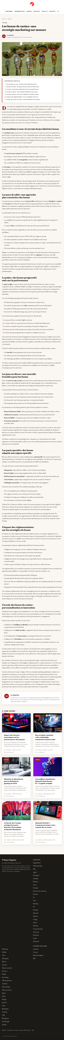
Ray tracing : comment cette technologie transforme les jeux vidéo (45, 737)
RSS (34, 958)
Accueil (4, 19)
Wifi (34, 869)
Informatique (6, 987)
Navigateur (5, 1018)
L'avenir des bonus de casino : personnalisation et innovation (23, 99)
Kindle (4, 974)
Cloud (35, 922)
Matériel (35, 913)
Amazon (4, 971)
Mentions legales (38, 955)
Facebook (36, 935)
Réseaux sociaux (7, 990)
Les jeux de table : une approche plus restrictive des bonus (22, 86)
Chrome (4, 965)
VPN (3, 1015)
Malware (35, 926)
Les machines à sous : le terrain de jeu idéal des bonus (21, 84)
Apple (35, 872)
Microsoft (36, 941)
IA (58, 11)
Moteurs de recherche (39, 891)
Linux (34, 885)
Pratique (37, 11)
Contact (35, 952)
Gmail (35, 938)
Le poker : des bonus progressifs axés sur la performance (22, 89)
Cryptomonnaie (38, 929)
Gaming (29, 11)
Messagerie (5, 958)
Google (35, 919)
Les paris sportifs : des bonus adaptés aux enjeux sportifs (22, 94)
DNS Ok (4, 1030)
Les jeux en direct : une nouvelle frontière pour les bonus (22, 92)
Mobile (4, 952)
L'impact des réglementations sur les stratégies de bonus (22, 97)
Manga (4, 999)
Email (4, 993)
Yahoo (4, 996)
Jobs (34, 900)
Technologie (5, 1021)
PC (34, 907)
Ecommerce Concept (13, 1030)
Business (35, 881)
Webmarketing (19, 11)
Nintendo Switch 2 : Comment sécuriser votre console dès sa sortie (45, 825)
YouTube (4, 1012)
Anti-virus (36, 932)
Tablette (35, 916)
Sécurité (52, 11)
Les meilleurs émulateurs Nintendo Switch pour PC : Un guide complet (45, 781)
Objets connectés (7, 968)
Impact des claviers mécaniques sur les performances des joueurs (14, 737)
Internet (4, 1002)
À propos (24, 701)
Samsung (5, 949)
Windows (35, 904)
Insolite (45, 11)
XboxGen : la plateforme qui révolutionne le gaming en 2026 (13, 781)
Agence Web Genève (25, 1030)
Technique (36, 875)
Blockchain (5, 1009)
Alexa (3, 1006)
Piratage (35, 910)
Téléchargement (7, 980)
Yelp (33, 1030)
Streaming (9, 11)
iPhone (4, 962)
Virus (3, 955)
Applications (37, 863)
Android (4, 984)
